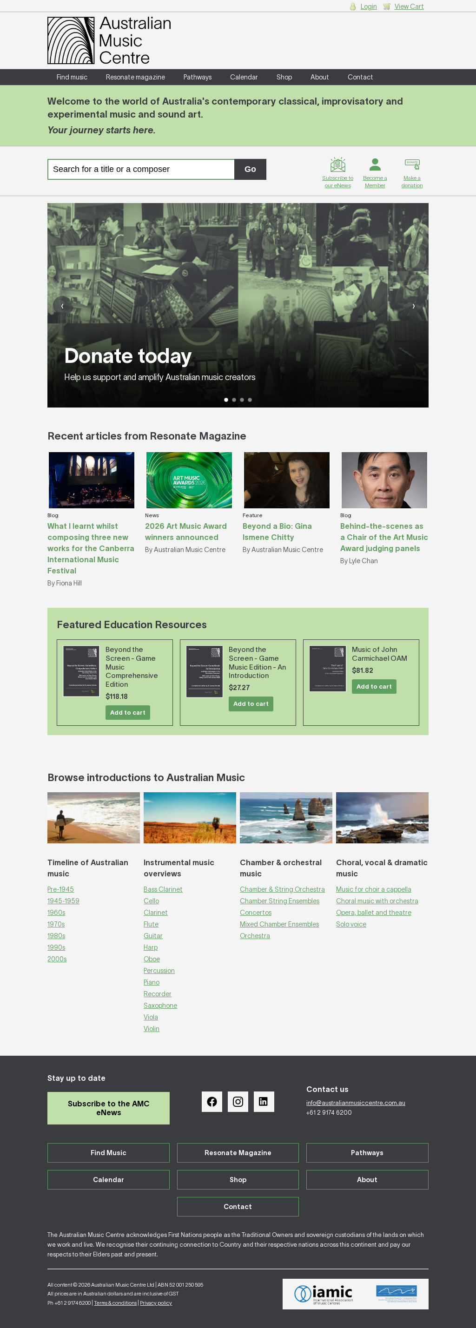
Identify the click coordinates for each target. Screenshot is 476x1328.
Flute (151, 924)
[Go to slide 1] (226, 400)
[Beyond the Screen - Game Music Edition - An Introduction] (204, 671)
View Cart (409, 6)
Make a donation (412, 181)
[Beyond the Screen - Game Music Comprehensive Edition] (81, 671)
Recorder (158, 994)
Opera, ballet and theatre (373, 912)
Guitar (153, 936)
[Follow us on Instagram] (238, 1101)
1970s (56, 924)
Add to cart (127, 712)
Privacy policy (156, 1303)
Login (369, 6)
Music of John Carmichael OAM (379, 653)
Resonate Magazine (238, 1153)
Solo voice (351, 924)
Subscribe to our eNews (337, 181)
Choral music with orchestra (377, 901)
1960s (56, 912)
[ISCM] (396, 1294)
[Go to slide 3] (242, 400)
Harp (151, 947)
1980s (56, 936)
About (320, 77)
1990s (56, 947)
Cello (151, 901)
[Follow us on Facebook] (212, 1101)
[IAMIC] (324, 1294)
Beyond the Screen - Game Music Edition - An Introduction (257, 662)
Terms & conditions (115, 1303)
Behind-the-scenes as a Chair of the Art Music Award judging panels (384, 537)
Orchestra (255, 936)
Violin (151, 1028)
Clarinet (156, 912)
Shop (284, 77)
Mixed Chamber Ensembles (279, 924)
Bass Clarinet (163, 889)
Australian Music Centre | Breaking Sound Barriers (109, 40)
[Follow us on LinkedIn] (264, 1101)
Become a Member (375, 181)
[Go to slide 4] (250, 400)
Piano (151, 982)
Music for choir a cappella (373, 889)
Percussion (159, 970)
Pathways (198, 77)
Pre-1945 (60, 889)
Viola (151, 1017)
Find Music (108, 1153)
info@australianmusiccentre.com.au (355, 1102)
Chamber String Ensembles (279, 901)
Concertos (255, 912)
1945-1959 (63, 901)
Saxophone (160, 1005)
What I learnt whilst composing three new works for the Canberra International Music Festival (90, 548)
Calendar (244, 77)
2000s (56, 959)
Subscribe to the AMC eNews (109, 1108)
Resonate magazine (135, 77)
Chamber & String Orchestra (282, 889)
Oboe (152, 959)
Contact (360, 77)
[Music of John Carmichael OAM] (327, 668)
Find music (72, 77)
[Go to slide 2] (234, 400)
